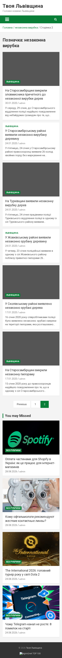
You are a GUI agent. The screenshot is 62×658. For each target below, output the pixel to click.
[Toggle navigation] (7, 19)
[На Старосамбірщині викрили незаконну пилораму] (31, 349)
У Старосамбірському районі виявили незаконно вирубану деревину (26, 135)
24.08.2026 (11, 579)
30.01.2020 (11, 103)
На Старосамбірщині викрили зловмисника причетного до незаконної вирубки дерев (26, 94)
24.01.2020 (11, 143)
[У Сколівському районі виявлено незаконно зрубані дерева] (31, 282)
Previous (22, 404)
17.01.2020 (11, 312)
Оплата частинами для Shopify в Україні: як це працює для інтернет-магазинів (30, 463)
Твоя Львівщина (23, 6)
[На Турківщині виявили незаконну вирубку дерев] (31, 180)
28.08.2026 (11, 471)
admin (22, 103)
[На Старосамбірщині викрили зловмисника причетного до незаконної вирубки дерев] (31, 69)
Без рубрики (13, 450)
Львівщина (12, 82)
